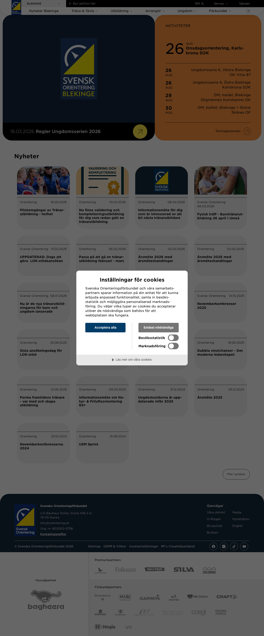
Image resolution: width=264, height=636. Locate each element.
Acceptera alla (105, 327)
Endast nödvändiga (158, 327)
